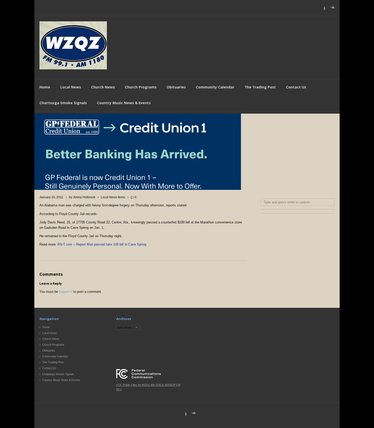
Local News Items (113, 197)
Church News (103, 87)
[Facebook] (321, 9)
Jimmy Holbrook (84, 197)
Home (44, 87)
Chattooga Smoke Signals (63, 102)
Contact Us (296, 87)
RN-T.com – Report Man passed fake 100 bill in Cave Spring (101, 244)
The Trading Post (260, 87)
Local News (70, 87)
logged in (65, 292)
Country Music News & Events (124, 102)
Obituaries (176, 87)
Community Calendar (215, 87)
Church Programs (140, 87)
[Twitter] (330, 9)
